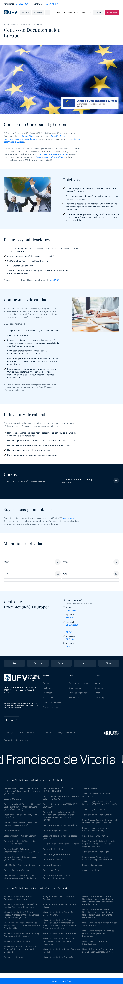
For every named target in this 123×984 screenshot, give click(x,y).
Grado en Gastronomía (92, 865)
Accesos (39, 12)
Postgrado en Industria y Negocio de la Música (59, 905)
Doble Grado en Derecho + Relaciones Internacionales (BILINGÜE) (20, 824)
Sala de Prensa (75, 697)
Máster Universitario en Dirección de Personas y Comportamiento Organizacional (98, 933)
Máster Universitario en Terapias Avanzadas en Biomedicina (18, 897)
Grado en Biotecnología (53, 849)
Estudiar (58, 12)
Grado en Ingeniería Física (93, 809)
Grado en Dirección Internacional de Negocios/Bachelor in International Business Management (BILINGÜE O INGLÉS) (59, 816)
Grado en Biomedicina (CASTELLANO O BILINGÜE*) (60, 805)
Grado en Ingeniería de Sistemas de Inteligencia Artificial (19, 842)
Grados (46, 683)
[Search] (47, 12)
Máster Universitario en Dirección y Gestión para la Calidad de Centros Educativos (58, 941)
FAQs (97, 692)
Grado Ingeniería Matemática (95, 836)
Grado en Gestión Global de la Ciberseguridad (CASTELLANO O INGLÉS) (22, 850)
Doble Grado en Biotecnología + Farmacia (61, 843)
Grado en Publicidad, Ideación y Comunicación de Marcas (56, 876)
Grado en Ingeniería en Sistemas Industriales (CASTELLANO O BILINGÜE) (99, 802)
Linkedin (14, 663)
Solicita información (61, 981)
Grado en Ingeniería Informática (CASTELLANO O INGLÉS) (96, 829)
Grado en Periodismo (52, 865)
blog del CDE (53, 280)
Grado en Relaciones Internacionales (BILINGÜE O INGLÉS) (20, 858)
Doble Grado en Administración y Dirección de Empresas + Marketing (97, 858)
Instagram (85, 663)
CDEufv (69, 632)
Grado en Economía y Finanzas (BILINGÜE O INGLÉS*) (22, 816)
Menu (27, 12)
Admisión (68, 12)
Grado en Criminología (52, 859)
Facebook (38, 663)
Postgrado (47, 688)
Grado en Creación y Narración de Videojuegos (96, 795)
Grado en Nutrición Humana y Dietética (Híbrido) (60, 837)
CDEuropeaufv (72, 624)
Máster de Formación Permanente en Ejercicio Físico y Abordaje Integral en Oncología (20, 949)
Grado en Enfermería (13, 830)
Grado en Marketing (12, 799)
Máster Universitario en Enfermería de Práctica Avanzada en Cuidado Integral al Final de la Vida (22, 925)
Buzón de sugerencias (78, 692)
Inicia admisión (112, 12)
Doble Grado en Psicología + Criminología (22, 865)
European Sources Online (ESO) (49, 157)
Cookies (47, 732)
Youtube (61, 663)
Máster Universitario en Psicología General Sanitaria (58, 913)
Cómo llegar (100, 697)
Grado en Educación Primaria (16, 870)
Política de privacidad (29, 732)
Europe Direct (28, 136)
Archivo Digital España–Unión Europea (51, 154)
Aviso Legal (9, 732)
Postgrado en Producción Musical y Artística (58, 897)
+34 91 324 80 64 (22, 4)
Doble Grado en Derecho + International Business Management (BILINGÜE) (99, 821)
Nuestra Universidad (82, 12)
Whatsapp (99, 683)
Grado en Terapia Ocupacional (56, 830)
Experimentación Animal (14, 957)
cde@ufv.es (68, 518)
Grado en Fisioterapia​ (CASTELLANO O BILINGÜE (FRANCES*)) (59, 789)
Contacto (99, 688)
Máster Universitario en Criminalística (59, 957)
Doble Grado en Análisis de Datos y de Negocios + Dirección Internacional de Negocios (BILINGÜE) (98, 844)
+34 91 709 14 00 (50, 4)
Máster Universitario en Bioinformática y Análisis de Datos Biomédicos (21, 934)
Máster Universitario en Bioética (18, 941)
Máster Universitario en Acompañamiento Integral (61, 950)
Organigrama (75, 688)
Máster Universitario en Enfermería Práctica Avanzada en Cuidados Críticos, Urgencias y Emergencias (21, 915)
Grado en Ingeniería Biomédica (56, 854)
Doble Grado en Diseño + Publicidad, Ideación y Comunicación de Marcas (20, 876)
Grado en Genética (51, 870)
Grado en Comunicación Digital (95, 851)
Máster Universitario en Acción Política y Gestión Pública (99, 924)
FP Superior (48, 697)
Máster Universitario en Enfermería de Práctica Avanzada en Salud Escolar (20, 905)
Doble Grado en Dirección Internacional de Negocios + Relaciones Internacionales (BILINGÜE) (22, 791)
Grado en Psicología (90, 870)
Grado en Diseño (89, 788)
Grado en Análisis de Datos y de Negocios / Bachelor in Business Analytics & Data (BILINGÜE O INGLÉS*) (22, 807)
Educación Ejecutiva (52, 702)
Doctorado (47, 692)
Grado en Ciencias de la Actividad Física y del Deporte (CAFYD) (61, 797)
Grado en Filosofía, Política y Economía (20, 836)
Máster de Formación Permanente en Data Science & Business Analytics (98, 950)
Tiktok (108, 663)
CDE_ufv (70, 639)
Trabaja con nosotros (78, 683)
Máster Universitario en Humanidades (59, 933)
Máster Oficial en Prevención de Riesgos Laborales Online (99, 942)
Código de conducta (66, 732)
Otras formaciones (51, 707)
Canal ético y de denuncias (16, 740)
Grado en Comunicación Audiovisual (98, 814)
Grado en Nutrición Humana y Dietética (60, 825)
